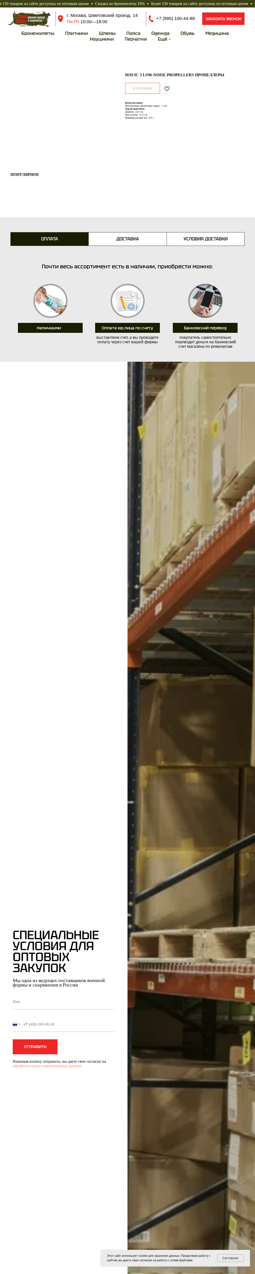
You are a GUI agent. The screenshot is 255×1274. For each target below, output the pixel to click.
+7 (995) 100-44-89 (175, 18)
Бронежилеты (37, 33)
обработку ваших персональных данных (47, 1066)
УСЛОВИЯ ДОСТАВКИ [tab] (206, 239)
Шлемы (107, 33)
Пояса (133, 33)
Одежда (160, 33)
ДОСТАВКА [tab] (127, 239)
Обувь (187, 33)
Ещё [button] (162, 39)
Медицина (217, 33)
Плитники (76, 33)
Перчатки (136, 39)
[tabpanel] (127, 306)
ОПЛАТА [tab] (49, 239)
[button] (223, 18)
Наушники (102, 39)
